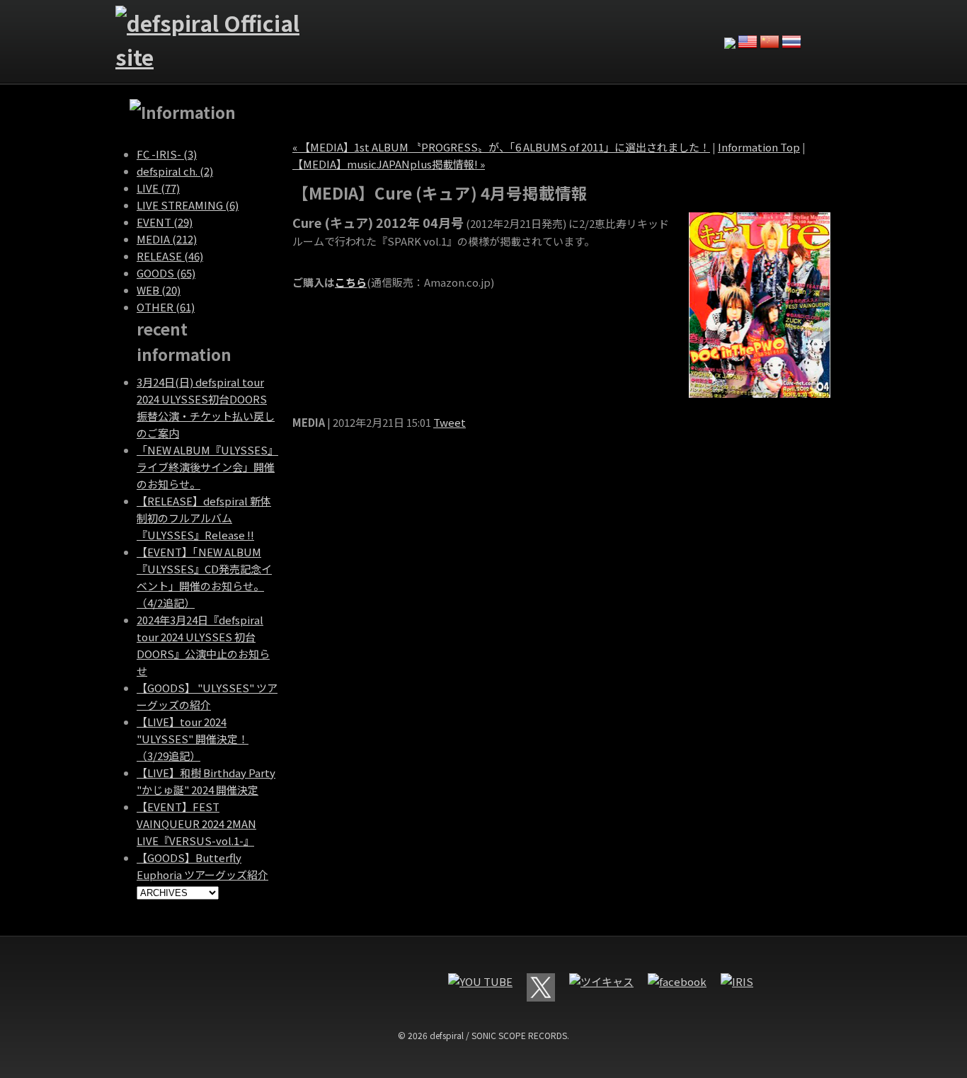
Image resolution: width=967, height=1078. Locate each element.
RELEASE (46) (170, 255)
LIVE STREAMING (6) (188, 204)
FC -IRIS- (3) (167, 154)
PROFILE (487, 27)
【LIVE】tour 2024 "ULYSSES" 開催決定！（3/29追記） (192, 738)
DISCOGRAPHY (551, 27)
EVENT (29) (165, 221)
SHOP (678, 27)
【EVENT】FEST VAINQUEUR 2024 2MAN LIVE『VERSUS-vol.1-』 (196, 823)
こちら (351, 282)
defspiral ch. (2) (175, 171)
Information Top (759, 146)
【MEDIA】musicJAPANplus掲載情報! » (388, 163)
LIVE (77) (158, 187)
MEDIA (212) (167, 238)
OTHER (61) (166, 306)
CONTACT (614, 27)
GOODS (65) (166, 272)
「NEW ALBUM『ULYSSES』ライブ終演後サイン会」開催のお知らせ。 (207, 466)
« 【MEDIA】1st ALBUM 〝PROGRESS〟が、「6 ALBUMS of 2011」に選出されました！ (501, 146)
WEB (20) (159, 289)
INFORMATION (359, 27)
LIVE (423, 27)
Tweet (449, 422)
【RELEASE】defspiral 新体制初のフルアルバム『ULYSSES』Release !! (204, 517)
